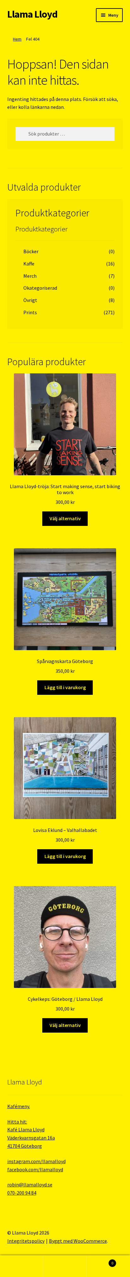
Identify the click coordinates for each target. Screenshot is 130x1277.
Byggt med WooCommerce (78, 1241)
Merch (30, 276)
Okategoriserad (40, 288)
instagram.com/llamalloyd (36, 1161)
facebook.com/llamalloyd (35, 1169)
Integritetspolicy (25, 1241)
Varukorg (100, 1260)
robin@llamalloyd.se (29, 1184)
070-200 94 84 (21, 1193)
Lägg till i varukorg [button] (65, 687)
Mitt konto (21, 1266)
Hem (17, 39)
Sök (64, 1266)
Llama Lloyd (32, 14)
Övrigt (30, 300)
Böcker (30, 251)
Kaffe (28, 263)
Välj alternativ (65, 518)
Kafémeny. (18, 1106)
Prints (30, 312)
